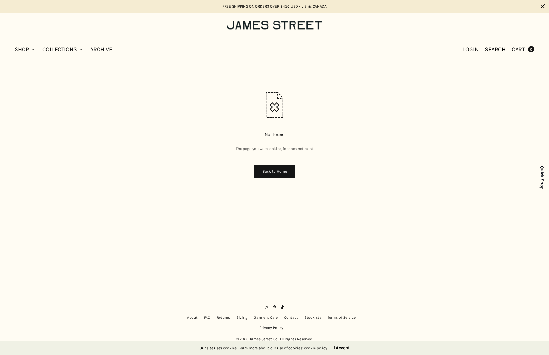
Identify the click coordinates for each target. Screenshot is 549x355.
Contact (291, 317)
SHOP (22, 49)
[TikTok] (282, 307)
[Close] (542, 6)
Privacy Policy (271, 327)
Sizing (241, 317)
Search (495, 49)
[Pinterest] (274, 307)
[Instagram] (266, 307)
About (192, 317)
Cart (518, 49)
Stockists (312, 317)
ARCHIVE (101, 49)
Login (470, 49)
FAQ (207, 317)
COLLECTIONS (59, 49)
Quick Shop (542, 177)
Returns (223, 317)
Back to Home (274, 171)
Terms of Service (342, 317)
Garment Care (266, 317)
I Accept (341, 348)
